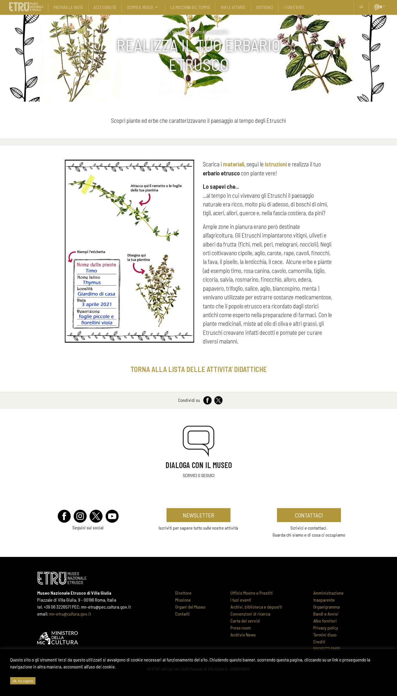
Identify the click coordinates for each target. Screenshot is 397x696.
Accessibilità (105, 7)
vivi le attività (233, 7)
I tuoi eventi (240, 600)
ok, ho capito (22, 680)
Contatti (182, 613)
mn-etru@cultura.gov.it (70, 613)
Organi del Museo (190, 606)
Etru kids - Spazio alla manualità (198, 31)
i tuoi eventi (294, 7)
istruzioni (276, 164)
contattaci (309, 515)
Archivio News (243, 634)
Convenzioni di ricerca (250, 613)
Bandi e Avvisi (325, 613)
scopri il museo (140, 7)
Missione (183, 600)
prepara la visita (68, 7)
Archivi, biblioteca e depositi (256, 606)
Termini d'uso (325, 634)
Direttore (183, 593)
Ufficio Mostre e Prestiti (251, 593)
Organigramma (326, 606)
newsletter (198, 515)
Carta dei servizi (245, 620)
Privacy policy (325, 627)
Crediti (319, 641)
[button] (386, 6)
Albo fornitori (325, 620)
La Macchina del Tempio (190, 7)
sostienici (264, 7)
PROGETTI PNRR (326, 648)
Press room (240, 627)
